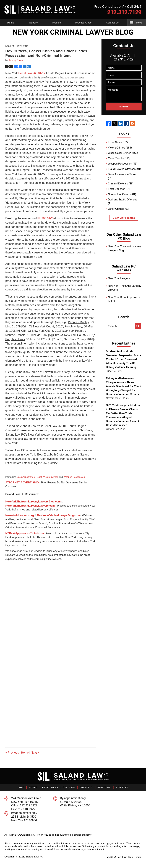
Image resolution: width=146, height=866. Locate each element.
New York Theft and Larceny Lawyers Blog (124, 248)
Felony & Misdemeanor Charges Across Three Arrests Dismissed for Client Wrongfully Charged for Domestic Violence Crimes (123, 386)
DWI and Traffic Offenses (122, 201)
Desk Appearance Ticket (29, 477)
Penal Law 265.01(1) (31, 73)
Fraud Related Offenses (124, 168)
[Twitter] (115, 123)
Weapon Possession (74, 477)
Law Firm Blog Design (124, 857)
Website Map (104, 787)
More (139, 22)
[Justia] (127, 123)
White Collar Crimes (123, 152)
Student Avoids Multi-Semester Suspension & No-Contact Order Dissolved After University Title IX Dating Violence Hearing (123, 359)
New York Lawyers (119, 278)
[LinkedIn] (121, 123)
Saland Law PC (34, 856)
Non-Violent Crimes (122, 194)
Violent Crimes (50, 477)
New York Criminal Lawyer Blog (39, 9)
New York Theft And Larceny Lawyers (124, 287)
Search (138, 326)
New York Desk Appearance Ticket (124, 299)
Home (10, 22)
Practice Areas (83, 22)
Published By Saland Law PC (118, 9)
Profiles (56, 22)
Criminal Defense (120, 183)
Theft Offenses (119, 188)
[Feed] (132, 123)
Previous (12, 752)
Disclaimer (69, 787)
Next (35, 752)
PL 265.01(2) (45, 218)
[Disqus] (50, 605)
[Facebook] (109, 123)
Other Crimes (118, 208)
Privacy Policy (50, 787)
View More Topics (124, 217)
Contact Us (112, 22)
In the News (118, 142)
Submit (123, 106)
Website (33, 22)
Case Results (119, 158)
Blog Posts (122, 787)
